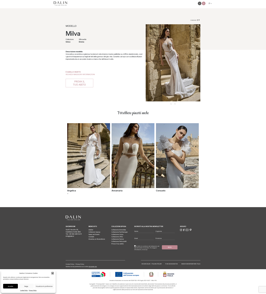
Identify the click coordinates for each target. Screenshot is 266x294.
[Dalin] (60, 3)
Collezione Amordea (118, 230)
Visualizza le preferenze (44, 286)
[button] (53, 273)
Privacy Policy (33, 290)
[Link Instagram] (181, 230)
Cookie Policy (24, 290)
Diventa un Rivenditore (97, 239)
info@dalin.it (70, 236)
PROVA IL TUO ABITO (79, 83)
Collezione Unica (117, 234)
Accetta (10, 286)
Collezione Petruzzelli (119, 241)
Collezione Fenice (117, 239)
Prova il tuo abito (117, 244)
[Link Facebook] (183, 230)
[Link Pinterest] (190, 230)
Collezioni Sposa (94, 232)
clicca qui (144, 249)
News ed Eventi (94, 234)
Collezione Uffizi (117, 237)
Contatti (91, 237)
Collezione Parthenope (119, 232)
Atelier (91, 230)
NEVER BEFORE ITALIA (193, 264)
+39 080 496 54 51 (75, 234)
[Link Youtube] (187, 230)
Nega (26, 286)
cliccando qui (93, 266)
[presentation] (67, 193)
